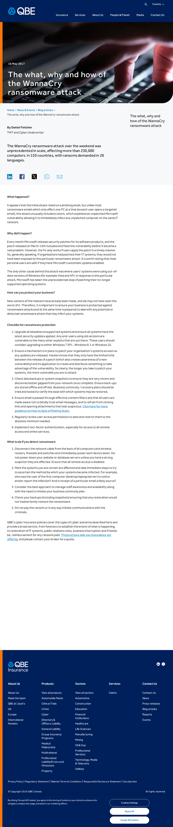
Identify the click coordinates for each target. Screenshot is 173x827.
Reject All (129, 811)
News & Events (26, 110)
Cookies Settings (129, 802)
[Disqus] (66, 593)
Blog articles (45, 110)
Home (11, 110)
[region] (86, 811)
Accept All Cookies (129, 820)
